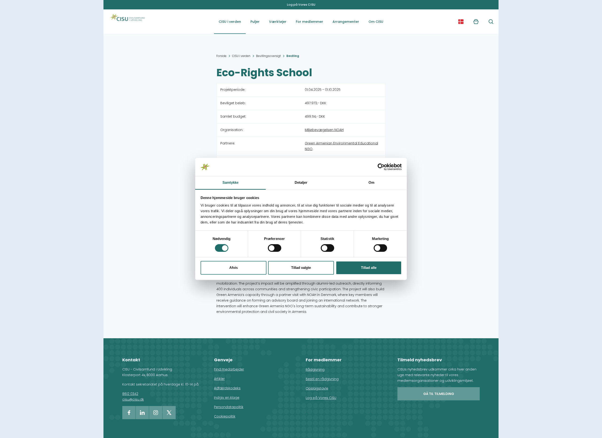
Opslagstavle (317, 388)
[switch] (274, 248)
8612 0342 (130, 393)
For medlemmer (309, 21)
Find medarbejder (229, 369)
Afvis (233, 268)
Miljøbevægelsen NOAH (324, 129)
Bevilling (292, 56)
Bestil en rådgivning (322, 379)
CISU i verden (230, 21)
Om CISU (375, 21)
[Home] (127, 21)
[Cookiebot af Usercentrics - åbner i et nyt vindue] (381, 167)
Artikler (219, 378)
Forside (221, 56)
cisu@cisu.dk (133, 399)
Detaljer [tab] (301, 182)
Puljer (255, 21)
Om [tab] (371, 182)
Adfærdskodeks (227, 388)
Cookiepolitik (224, 416)
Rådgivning (315, 369)
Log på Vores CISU (301, 4)
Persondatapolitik (228, 407)
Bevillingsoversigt (268, 56)
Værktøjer (277, 21)
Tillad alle (368, 268)
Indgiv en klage (226, 397)
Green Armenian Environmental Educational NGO (341, 146)
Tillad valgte (301, 268)
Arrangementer (346, 21)
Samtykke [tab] (230, 182)
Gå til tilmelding (438, 393)
